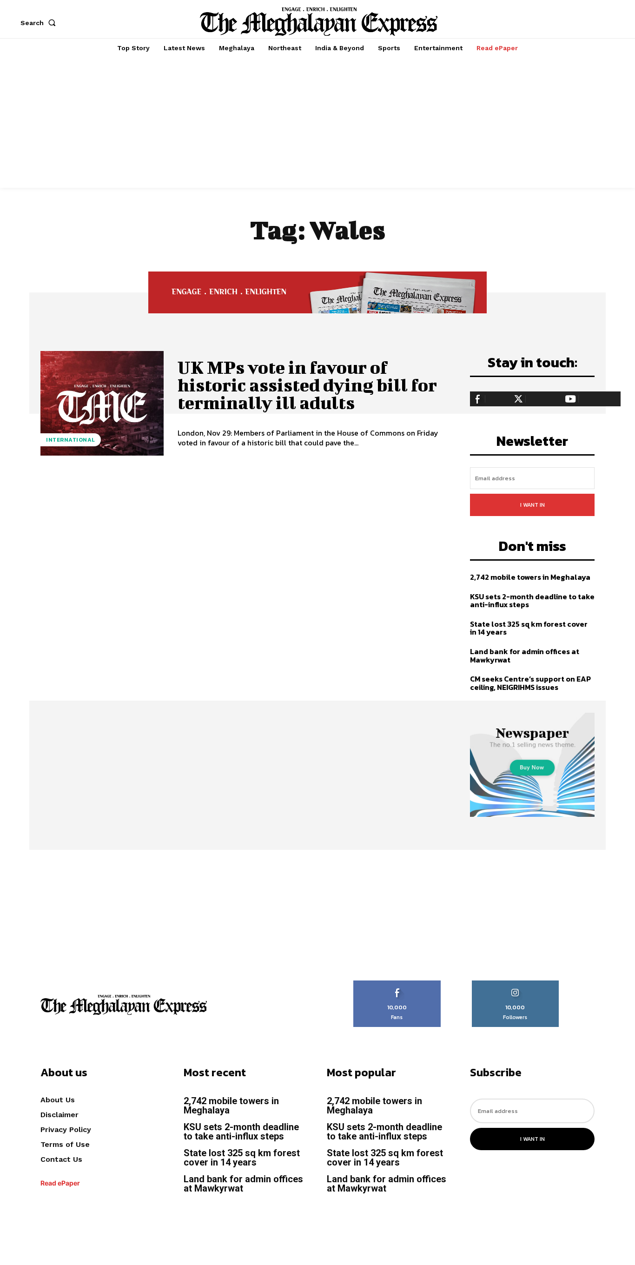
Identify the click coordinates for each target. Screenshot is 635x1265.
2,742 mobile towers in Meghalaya (530, 577)
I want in (532, 505)
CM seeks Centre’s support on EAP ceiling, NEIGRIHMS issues (530, 683)
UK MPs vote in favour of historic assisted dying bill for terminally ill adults (307, 385)
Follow (515, 983)
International (70, 440)
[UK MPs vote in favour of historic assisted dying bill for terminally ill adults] (102, 403)
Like (397, 983)
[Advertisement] (317, 123)
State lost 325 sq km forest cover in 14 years (529, 628)
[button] (40, 23)
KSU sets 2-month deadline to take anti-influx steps (532, 600)
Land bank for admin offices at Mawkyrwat (524, 655)
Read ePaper (60, 1183)
